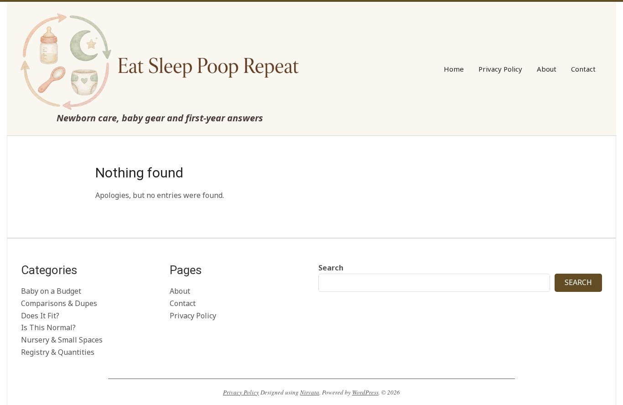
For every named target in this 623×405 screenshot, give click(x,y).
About (180, 291)
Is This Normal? (48, 327)
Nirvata (309, 392)
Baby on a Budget (51, 291)
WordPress (365, 392)
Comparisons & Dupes (59, 303)
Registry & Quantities (57, 352)
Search (330, 268)
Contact (183, 303)
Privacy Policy (193, 316)
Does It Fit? (40, 316)
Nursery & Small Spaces (62, 340)
